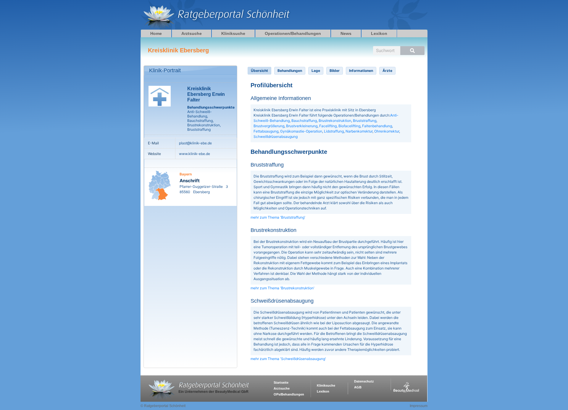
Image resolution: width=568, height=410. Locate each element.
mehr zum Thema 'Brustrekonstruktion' (282, 288)
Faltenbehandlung (377, 126)
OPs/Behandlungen (289, 394)
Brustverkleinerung (301, 126)
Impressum (418, 406)
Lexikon (379, 33)
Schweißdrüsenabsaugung (276, 136)
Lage (316, 70)
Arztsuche (191, 33)
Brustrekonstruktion (335, 120)
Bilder (335, 70)
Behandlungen (289, 70)
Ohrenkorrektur (386, 131)
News (346, 33)
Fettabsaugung (266, 131)
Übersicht (259, 70)
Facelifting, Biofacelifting (339, 126)
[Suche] (412, 50)
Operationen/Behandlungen (293, 33)
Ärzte (387, 70)
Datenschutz (364, 381)
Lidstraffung (334, 131)
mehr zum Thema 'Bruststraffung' (278, 217)
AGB (358, 387)
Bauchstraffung (304, 120)
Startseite (281, 382)
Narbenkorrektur (359, 131)
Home (156, 33)
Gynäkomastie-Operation (301, 131)
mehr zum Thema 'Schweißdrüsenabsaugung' (288, 358)
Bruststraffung (364, 120)
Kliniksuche (233, 33)
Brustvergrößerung (269, 126)
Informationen (361, 70)
